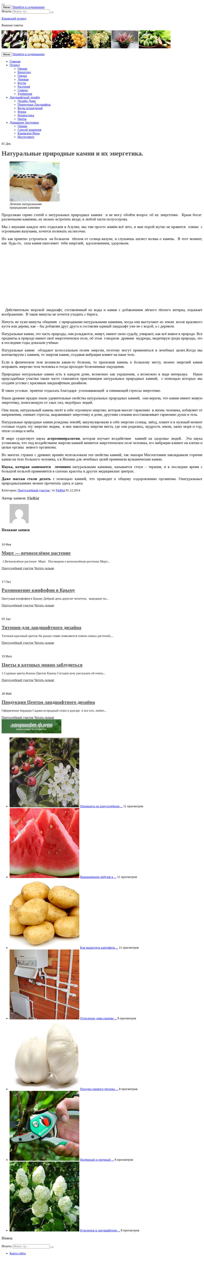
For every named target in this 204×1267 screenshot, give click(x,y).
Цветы (22, 119)
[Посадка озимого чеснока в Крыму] (44, 1089)
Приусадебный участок (34, 490)
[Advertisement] (102, 277)
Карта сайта (18, 1253)
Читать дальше (44, 568)
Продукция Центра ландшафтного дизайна (48, 702)
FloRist (60, 490)
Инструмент (26, 137)
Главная (15, 61)
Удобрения (25, 93)
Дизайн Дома (27, 101)
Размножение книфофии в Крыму (38, 590)
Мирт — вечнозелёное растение (36, 553)
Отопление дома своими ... (98, 1018)
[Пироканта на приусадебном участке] (44, 806)
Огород (15, 65)
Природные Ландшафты (34, 104)
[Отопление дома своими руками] (44, 1018)
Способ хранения (29, 129)
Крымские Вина (29, 133)
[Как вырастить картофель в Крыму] (44, 947)
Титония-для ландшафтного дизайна (41, 627)
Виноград (24, 72)
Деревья (23, 79)
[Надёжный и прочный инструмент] (44, 1159)
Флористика (26, 115)
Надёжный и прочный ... (97, 1159)
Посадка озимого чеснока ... (99, 1089)
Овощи (22, 68)
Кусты (22, 83)
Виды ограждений (30, 108)
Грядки (22, 75)
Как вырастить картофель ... (99, 947)
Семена (23, 90)
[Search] (52, 12)
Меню (6, 7)
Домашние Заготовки (24, 122)
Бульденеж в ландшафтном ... (100, 1230)
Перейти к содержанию (29, 7)
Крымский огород (14, 18)
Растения (24, 86)
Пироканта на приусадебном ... (101, 806)
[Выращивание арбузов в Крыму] (44, 877)
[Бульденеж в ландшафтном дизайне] (44, 1230)
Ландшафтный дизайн (25, 97)
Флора (22, 111)
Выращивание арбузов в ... (98, 877)
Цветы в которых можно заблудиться (42, 664)
